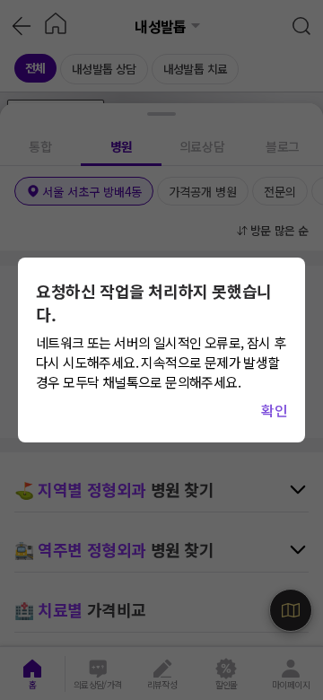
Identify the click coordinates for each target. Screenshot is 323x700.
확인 (274, 410)
